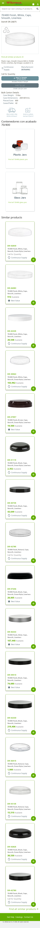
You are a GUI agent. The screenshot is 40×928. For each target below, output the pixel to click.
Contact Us (28, 917)
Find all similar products (12, 57)
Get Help (10, 917)
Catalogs (19, 917)
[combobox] (18, 9)
